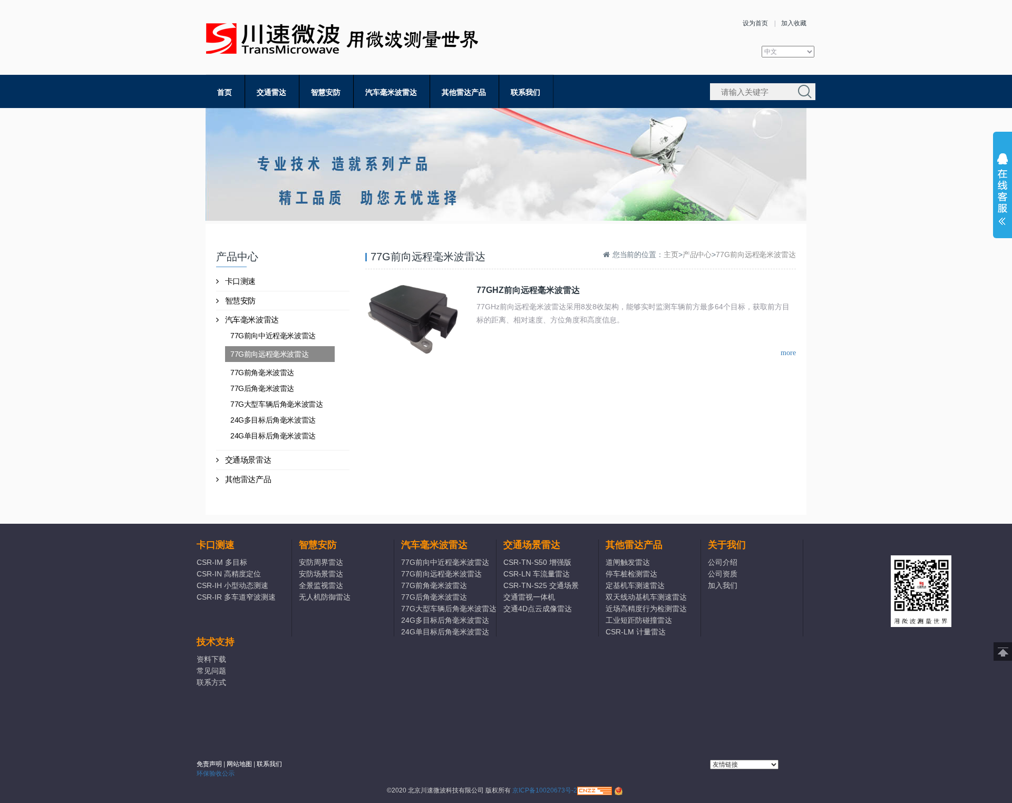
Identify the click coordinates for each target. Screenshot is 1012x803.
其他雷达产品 (464, 92)
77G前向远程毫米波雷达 (269, 354)
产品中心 (697, 254)
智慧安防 (325, 92)
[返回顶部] (1003, 651)
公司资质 (722, 574)
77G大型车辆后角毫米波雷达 (276, 404)
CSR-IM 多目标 (222, 562)
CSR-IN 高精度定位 (229, 574)
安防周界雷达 (321, 562)
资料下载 (211, 659)
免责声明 (209, 764)
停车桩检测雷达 (631, 574)
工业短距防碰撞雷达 (639, 620)
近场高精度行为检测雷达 (646, 608)
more (788, 353)
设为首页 (755, 23)
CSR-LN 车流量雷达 (536, 574)
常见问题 (211, 671)
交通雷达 (271, 92)
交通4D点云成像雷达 (537, 608)
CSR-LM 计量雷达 (636, 632)
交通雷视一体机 (529, 597)
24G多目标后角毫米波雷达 (273, 420)
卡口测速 (240, 281)
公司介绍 (722, 562)
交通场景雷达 (248, 459)
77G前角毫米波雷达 (262, 372)
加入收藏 (793, 23)
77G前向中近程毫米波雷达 (273, 335)
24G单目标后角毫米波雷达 (273, 436)
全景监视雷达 (321, 585)
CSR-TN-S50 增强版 (537, 562)
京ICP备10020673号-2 (544, 790)
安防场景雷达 (321, 574)
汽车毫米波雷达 (391, 92)
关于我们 (727, 545)
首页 (224, 92)
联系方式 (211, 682)
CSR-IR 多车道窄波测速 (236, 597)
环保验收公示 (216, 773)
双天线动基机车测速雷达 (646, 597)
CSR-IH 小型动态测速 (232, 585)
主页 (671, 254)
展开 (1002, 191)
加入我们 (722, 585)
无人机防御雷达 (325, 597)
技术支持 (216, 641)
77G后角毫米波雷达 (262, 388)
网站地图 (239, 764)
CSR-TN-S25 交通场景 (541, 585)
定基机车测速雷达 (635, 585)
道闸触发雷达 (628, 562)
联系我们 (525, 92)
